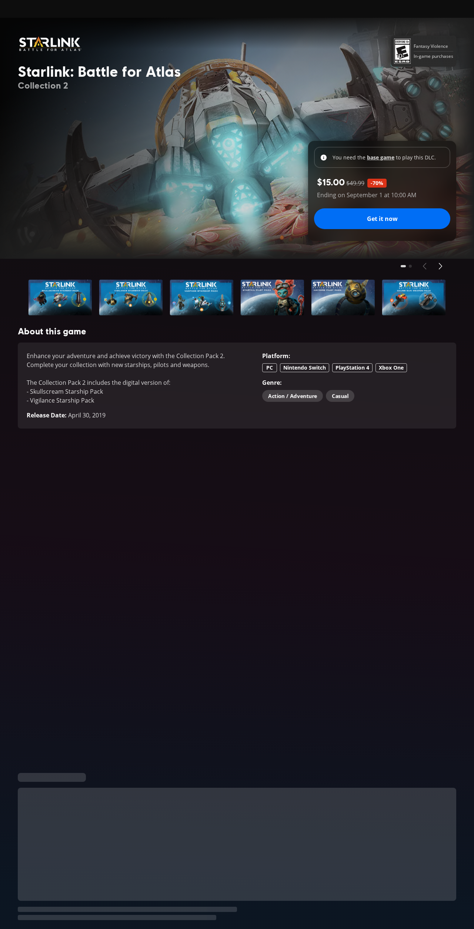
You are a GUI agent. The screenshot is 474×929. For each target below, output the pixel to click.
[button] (60, 297)
